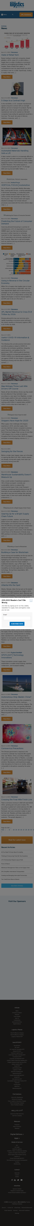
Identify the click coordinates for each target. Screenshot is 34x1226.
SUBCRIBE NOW (17, 624)
